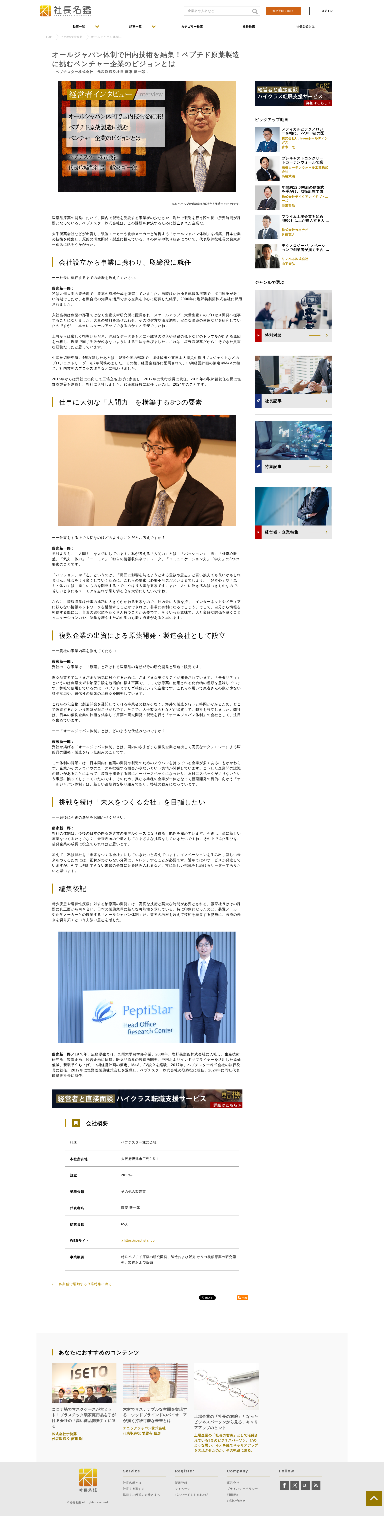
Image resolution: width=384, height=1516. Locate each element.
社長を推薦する (134, 1488)
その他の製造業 (72, 37)
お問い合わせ (236, 1500)
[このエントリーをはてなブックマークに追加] (305, 1485)
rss (244, 1298)
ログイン (327, 10)
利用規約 (233, 1494)
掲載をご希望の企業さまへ (141, 1494)
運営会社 (233, 1482)
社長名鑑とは (132, 1482)
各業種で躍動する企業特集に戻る (85, 1284)
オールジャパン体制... (106, 37)
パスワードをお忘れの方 (192, 1494)
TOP (49, 37)
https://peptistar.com (141, 1240)
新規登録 (283, 10)
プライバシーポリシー (242, 1488)
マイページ (182, 1488)
